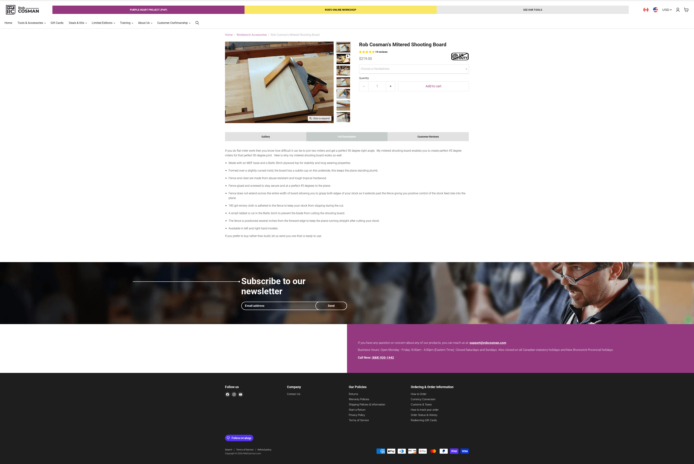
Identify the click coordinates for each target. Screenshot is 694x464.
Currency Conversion (423, 399)
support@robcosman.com (488, 343)
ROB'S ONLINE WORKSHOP (340, 9)
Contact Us (293, 394)
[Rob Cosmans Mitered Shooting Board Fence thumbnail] (343, 93)
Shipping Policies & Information (367, 404)
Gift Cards (57, 23)
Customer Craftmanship (173, 23)
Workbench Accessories (252, 35)
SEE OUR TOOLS (532, 9)
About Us (144, 23)
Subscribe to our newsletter (273, 286)
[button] (367, 51)
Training (125, 23)
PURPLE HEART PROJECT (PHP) (148, 9)
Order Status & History (424, 415)
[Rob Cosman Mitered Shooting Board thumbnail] (343, 47)
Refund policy (264, 449)
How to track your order (425, 409)
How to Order (419, 394)
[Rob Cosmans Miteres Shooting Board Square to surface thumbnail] (343, 117)
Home (8, 23)
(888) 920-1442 (383, 357)
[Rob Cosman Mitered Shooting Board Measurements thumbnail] (343, 82)
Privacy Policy (357, 415)
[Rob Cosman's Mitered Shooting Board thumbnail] (343, 59)
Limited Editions (102, 23)
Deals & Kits (77, 23)
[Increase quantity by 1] (390, 86)
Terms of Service (359, 420)
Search (228, 449)
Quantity (364, 78)
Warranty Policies (359, 399)
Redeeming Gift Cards (424, 420)
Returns (353, 394)
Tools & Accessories (31, 23)
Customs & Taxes (421, 404)
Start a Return (357, 409)
